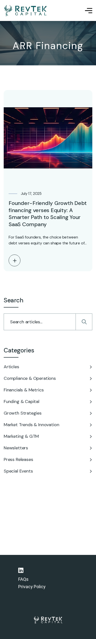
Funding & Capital (21, 401)
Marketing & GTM (21, 436)
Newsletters (16, 448)
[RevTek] (26, 10)
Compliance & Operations (30, 378)
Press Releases (18, 459)
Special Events (18, 471)
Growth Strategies (23, 413)
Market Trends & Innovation (31, 425)
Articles (11, 367)
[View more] (14, 260)
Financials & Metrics (24, 390)
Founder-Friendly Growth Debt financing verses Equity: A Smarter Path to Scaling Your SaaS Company (48, 214)
